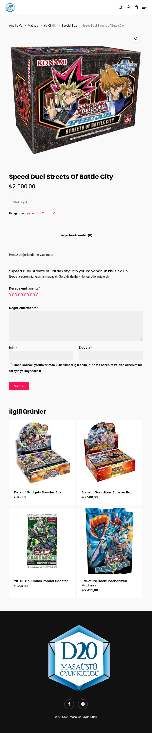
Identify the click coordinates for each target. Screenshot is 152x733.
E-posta (85, 347)
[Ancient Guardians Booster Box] (109, 452)
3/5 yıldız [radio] (23, 294)
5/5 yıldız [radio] (35, 294)
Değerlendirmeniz (23, 308)
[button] (144, 7)
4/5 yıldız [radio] (29, 294)
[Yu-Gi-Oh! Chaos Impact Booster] (42, 541)
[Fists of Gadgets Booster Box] (42, 452)
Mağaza (33, 25)
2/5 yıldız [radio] (17, 294)
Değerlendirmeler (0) (76, 235)
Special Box (69, 25)
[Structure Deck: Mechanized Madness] (109, 541)
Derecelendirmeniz (24, 288)
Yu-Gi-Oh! (50, 25)
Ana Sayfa (15, 25)
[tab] (76, 235)
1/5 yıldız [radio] (11, 294)
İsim (13, 347)
